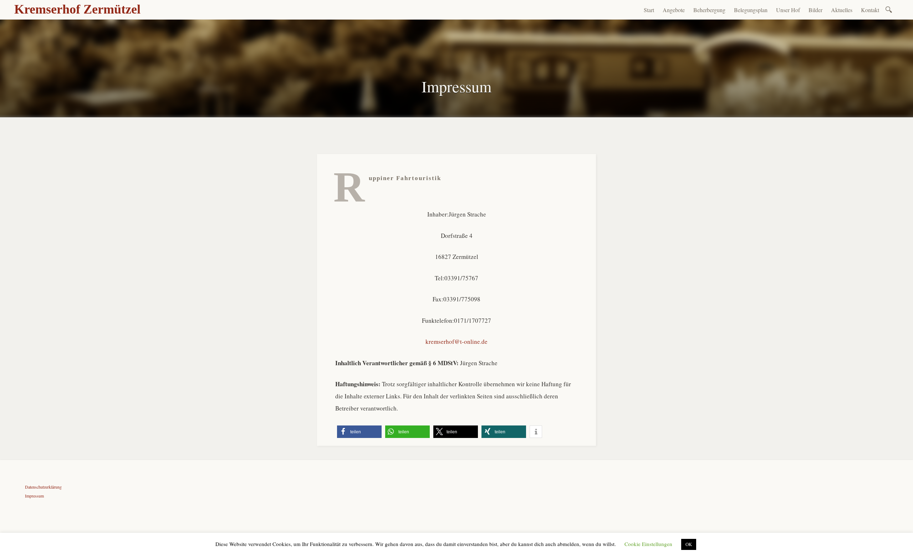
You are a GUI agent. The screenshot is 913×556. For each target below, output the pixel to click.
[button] (359, 431)
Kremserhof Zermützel (77, 9)
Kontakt (870, 10)
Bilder (815, 10)
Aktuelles (841, 10)
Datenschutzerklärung (43, 487)
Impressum (34, 496)
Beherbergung (709, 10)
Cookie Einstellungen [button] (648, 543)
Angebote (674, 10)
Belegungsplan (750, 10)
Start (649, 10)
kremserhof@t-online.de (456, 341)
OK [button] (688, 544)
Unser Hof (788, 10)
